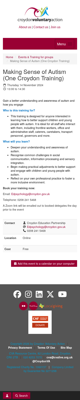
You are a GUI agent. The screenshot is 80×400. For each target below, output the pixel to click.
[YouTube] (62, 293)
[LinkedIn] (39, 293)
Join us (55, 27)
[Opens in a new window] (40, 322)
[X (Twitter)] (50, 293)
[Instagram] (28, 293)
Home (9, 57)
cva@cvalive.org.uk (60, 357)
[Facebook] (17, 293)
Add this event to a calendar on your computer (46, 263)
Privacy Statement (20, 347)
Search (23, 395)
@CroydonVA (41, 361)
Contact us (40, 27)
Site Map (66, 347)
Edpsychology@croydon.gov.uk (30, 194)
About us (25, 27)
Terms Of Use (46, 347)
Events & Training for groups (35, 57)
